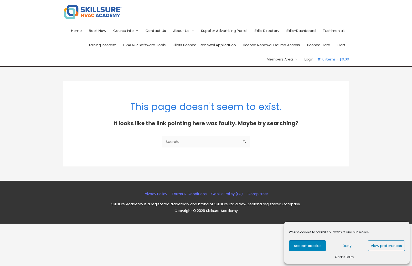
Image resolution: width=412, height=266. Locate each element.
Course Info (123, 30)
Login (309, 59)
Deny (347, 245)
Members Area (280, 59)
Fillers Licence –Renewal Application (204, 44)
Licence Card (318, 44)
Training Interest (101, 44)
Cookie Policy (344, 257)
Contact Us (155, 30)
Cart (341, 44)
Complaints (257, 193)
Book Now (97, 30)
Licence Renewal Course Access (271, 44)
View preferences (386, 245)
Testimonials (334, 30)
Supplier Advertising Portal (224, 30)
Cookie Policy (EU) (227, 193)
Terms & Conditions (189, 193)
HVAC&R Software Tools (144, 44)
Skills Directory (266, 30)
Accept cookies (307, 245)
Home (76, 30)
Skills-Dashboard (301, 30)
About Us (181, 30)
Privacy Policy (155, 193)
